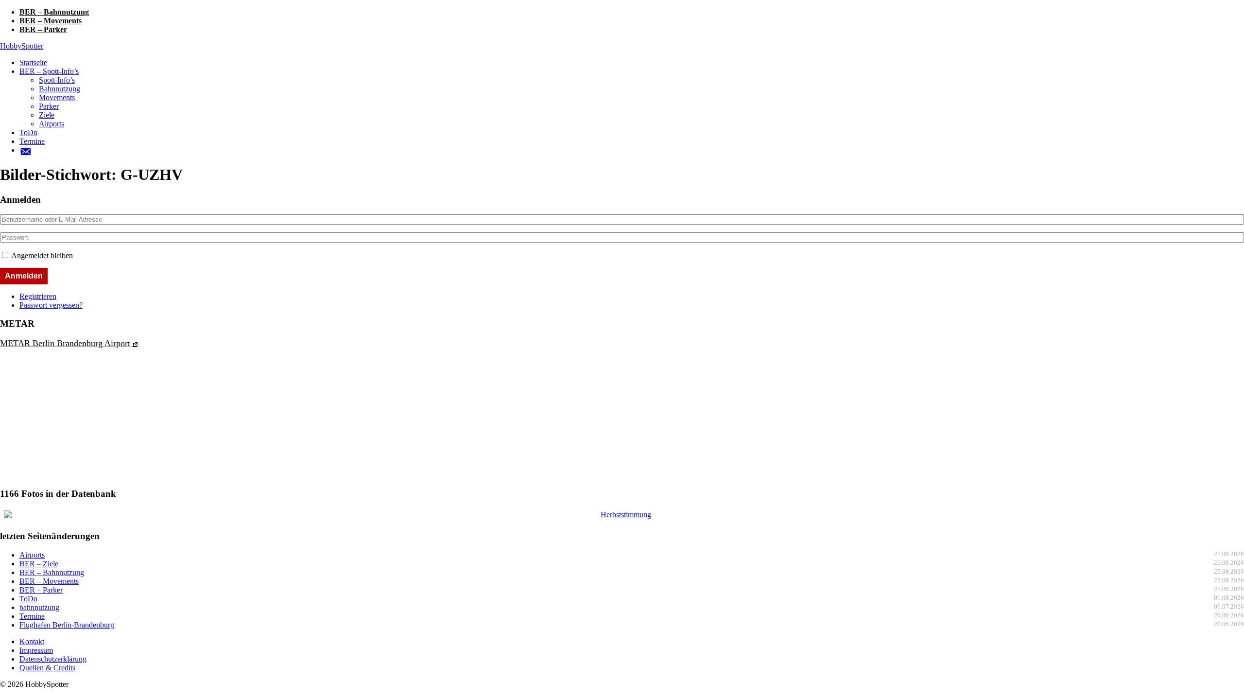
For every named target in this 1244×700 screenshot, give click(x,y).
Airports (51, 124)
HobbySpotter (21, 46)
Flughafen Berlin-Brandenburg (66, 625)
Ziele (46, 115)
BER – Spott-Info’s (49, 71)
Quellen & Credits (47, 668)
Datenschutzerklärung (52, 659)
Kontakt (31, 641)
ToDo (28, 132)
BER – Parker (43, 29)
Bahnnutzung (59, 89)
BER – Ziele (38, 564)
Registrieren (37, 296)
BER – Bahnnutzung (54, 12)
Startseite (33, 62)
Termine (32, 141)
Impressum (36, 650)
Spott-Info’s (57, 80)
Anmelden (24, 276)
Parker (49, 106)
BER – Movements (50, 21)
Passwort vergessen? (51, 305)
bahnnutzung (39, 607)
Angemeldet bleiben (42, 255)
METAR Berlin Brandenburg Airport (65, 343)
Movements (57, 97)
